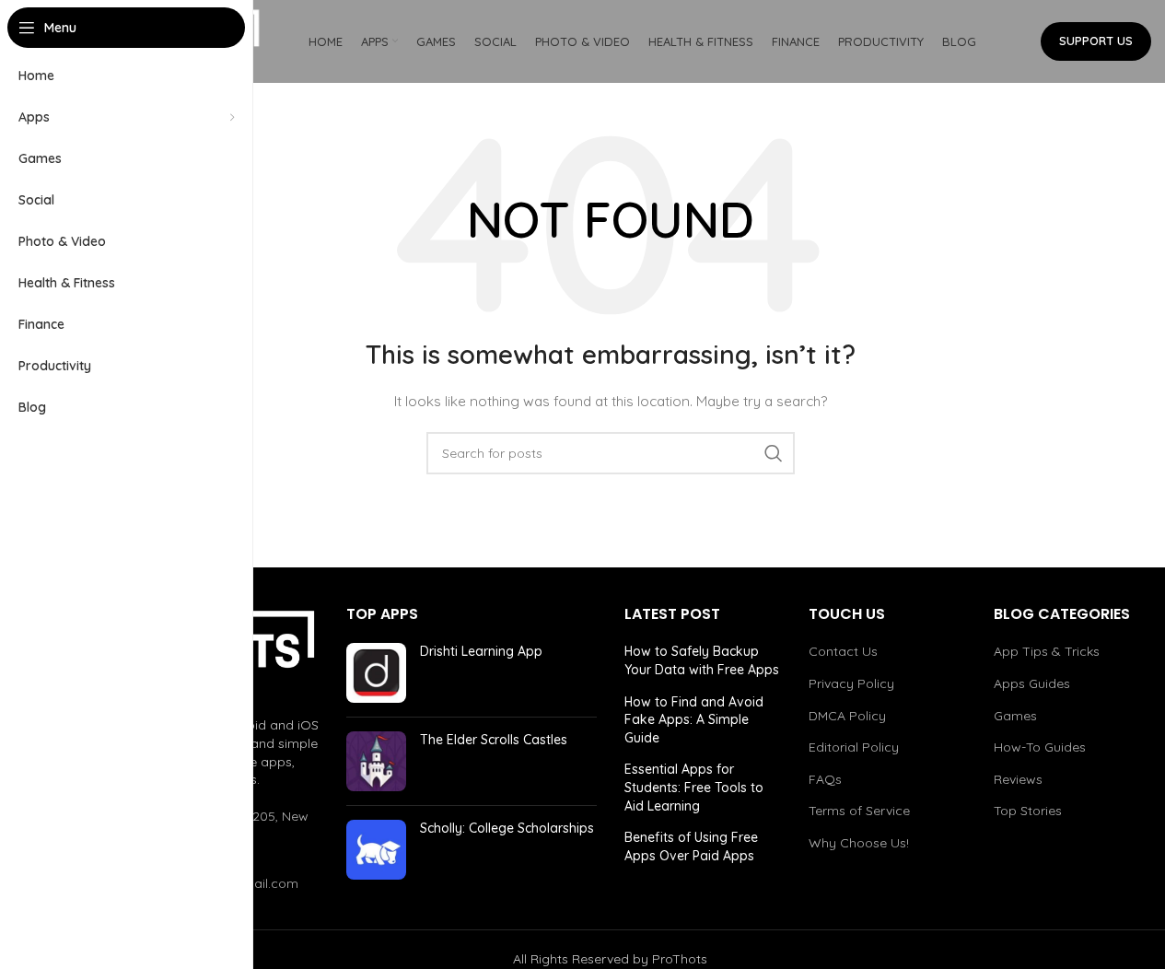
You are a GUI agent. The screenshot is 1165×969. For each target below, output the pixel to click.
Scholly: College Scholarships (507, 828)
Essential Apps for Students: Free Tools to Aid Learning (693, 787)
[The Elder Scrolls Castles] (376, 761)
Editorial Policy (854, 747)
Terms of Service (859, 810)
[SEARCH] (773, 453)
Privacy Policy (851, 683)
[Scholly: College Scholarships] (376, 850)
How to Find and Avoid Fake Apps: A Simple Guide (693, 720)
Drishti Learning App (481, 651)
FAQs (825, 779)
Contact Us (843, 651)
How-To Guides (1040, 747)
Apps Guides (1032, 683)
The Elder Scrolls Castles (493, 739)
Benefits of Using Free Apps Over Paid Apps (691, 846)
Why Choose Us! (859, 843)
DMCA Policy (847, 715)
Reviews (1018, 779)
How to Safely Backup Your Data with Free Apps (701, 660)
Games (1015, 715)
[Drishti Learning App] (376, 673)
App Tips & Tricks (1047, 651)
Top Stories (1028, 810)
